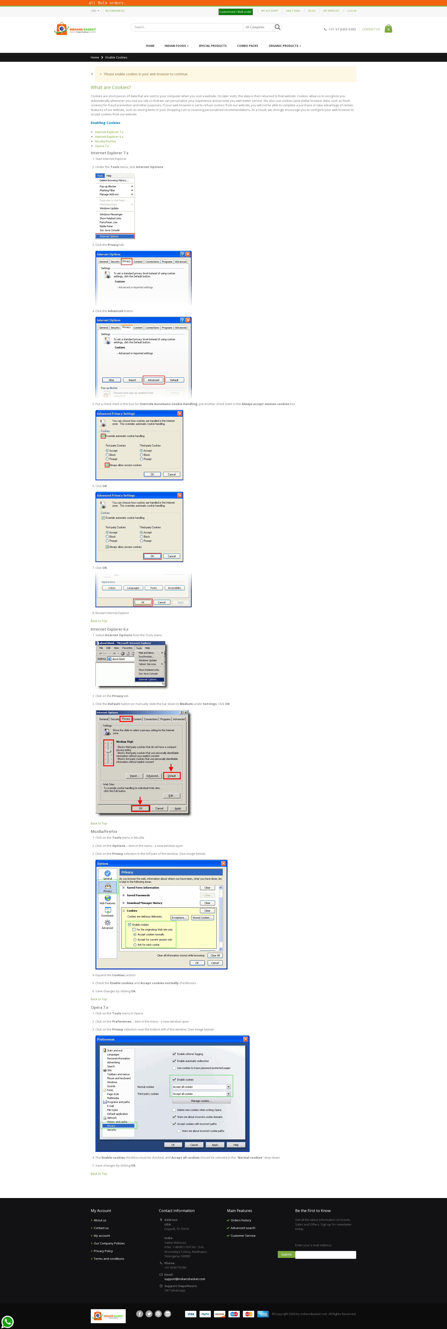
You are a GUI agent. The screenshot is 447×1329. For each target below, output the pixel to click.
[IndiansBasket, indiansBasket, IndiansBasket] (75, 29)
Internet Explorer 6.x (109, 136)
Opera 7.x (102, 146)
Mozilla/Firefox (105, 141)
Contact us (101, 1228)
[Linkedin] (167, 1313)
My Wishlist (331, 10)
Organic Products (283, 46)
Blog (311, 10)
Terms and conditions (109, 1259)
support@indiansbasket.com (184, 1279)
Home (95, 57)
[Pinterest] (158, 1313)
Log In (351, 10)
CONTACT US (371, 29)
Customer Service (243, 1235)
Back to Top (99, 621)
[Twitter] (149, 1313)
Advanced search (243, 1228)
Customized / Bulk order (236, 12)
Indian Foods (175, 46)
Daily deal (293, 10)
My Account (269, 10)
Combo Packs (247, 46)
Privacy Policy (103, 1251)
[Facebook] (139, 1313)
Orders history (241, 1220)
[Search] (277, 27)
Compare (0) (116, 10)
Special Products (213, 46)
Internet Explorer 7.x (109, 132)
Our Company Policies (109, 1243)
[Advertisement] (257, 1263)
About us (100, 1220)
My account (102, 1235)
